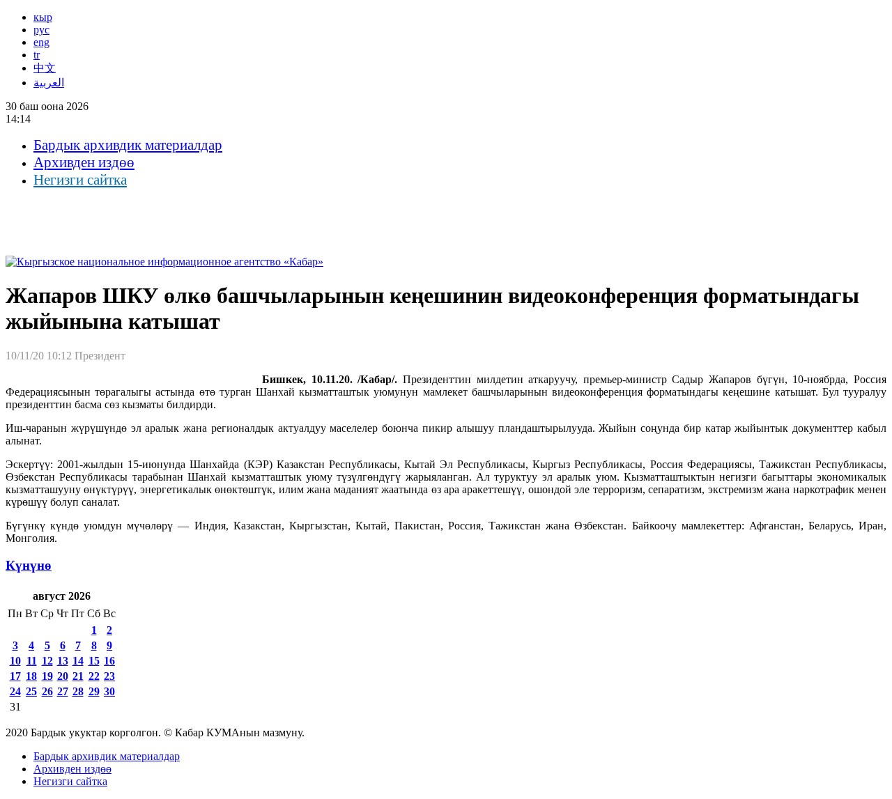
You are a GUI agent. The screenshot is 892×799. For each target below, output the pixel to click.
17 (15, 676)
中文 (44, 68)
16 (109, 661)
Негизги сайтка (80, 179)
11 (31, 661)
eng (41, 42)
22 (94, 676)
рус (41, 30)
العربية (48, 82)
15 (94, 661)
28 (78, 691)
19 (47, 676)
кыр (42, 17)
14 (78, 661)
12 (47, 661)
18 (31, 676)
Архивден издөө (83, 162)
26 (47, 691)
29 (94, 691)
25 (31, 691)
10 (15, 661)
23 (109, 676)
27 (62, 691)
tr (36, 55)
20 (62, 676)
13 (62, 661)
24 (15, 691)
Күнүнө (29, 565)
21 (78, 676)
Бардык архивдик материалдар (127, 145)
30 (109, 691)
